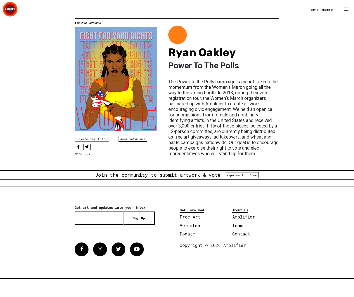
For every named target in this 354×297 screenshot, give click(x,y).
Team (237, 225)
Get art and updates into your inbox (110, 207)
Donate (187, 234)
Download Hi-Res (132, 139)
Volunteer (191, 225)
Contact (241, 234)
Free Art (190, 217)
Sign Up (139, 218)
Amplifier (243, 217)
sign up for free (242, 175)
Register (328, 10)
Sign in (315, 10)
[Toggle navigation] (346, 9)
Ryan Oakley (202, 52)
